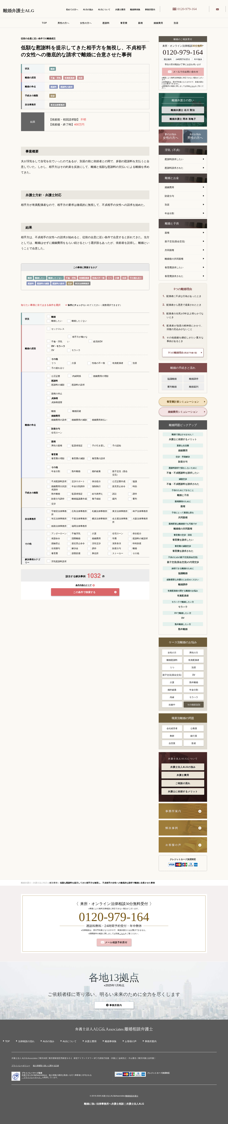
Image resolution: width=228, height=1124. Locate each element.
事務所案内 (150, 9)
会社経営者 (172, 728)
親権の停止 (56, 393)
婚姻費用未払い (99, 419)
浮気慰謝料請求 (59, 561)
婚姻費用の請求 (59, 419)
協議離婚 (172, 378)
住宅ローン (56, 432)
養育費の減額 (78, 458)
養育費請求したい (174, 267)
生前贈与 (55, 548)
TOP (44, 22)
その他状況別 (193, 704)
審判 (135, 498)
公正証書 (55, 375)
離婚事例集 (135, 9)
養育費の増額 (57, 458)
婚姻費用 (158, 22)
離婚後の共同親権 (174, 258)
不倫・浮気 (56, 77)
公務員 (193, 728)
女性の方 (172, 652)
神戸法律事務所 (140, 511)
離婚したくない (55, 277)
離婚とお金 (172, 178)
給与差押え (97, 493)
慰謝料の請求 (66, 86)
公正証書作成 (118, 481)
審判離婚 (172, 386)
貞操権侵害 (56, 402)
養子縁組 (96, 498)
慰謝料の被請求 (140, 538)
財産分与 (55, 428)
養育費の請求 (98, 458)
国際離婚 (76, 538)
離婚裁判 (193, 386)
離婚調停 (193, 378)
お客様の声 (130, 1041)
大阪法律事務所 (140, 518)
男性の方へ (63, 22)
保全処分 (96, 481)
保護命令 (55, 538)
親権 (140, 22)
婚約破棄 (96, 471)
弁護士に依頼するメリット (183, 791)
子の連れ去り (136, 277)
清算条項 (116, 543)
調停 (135, 493)
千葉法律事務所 (79, 518)
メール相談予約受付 (115, 942)
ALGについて (104, 9)
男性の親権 (56, 445)
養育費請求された (174, 276)
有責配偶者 (70, 77)
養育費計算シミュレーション (183, 401)
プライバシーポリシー (20, 1065)
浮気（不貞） (173, 150)
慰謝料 (106, 22)
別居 (176, 22)
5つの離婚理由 (182, 352)
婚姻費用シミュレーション (183, 411)
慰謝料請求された (174, 167)
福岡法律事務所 (79, 525)
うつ (110, 277)
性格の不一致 (98, 277)
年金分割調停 (78, 486)
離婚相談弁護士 (131, 1095)
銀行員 (193, 735)
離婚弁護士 (183, 110)
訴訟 (114, 493)
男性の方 (193, 652)
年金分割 (55, 471)
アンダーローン (59, 533)
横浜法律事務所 (99, 518)
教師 (172, 735)
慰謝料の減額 (43, 283)
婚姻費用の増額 (100, 375)
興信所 (95, 553)
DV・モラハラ (58, 346)
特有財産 (137, 543)
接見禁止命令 (118, 486)
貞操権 (54, 398)
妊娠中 (172, 704)
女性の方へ (86, 22)
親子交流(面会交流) (175, 241)
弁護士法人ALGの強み (183, 767)
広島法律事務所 (79, 511)
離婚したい (40, 277)
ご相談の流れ (182, 783)
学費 (114, 538)
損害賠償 (76, 553)
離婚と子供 (172, 223)
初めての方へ (72, 9)
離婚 (53, 68)
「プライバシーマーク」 (32, 1077)
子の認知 (116, 445)
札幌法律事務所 (99, 511)
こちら (192, 86)
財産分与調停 (57, 498)
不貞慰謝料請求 (59, 481)
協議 (135, 481)
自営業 (172, 743)
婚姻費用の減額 (79, 419)
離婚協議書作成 (79, 498)
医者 (194, 743)
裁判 (114, 498)
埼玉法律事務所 (59, 518)
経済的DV (98, 341)
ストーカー (117, 553)
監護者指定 (77, 445)
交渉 (53, 95)
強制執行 (96, 486)
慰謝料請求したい (174, 159)
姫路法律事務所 (59, 525)
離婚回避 (76, 411)
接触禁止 (55, 543)
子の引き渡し (98, 445)
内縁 (172, 697)
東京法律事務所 (58, 104)
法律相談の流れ (26, 1041)
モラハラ (76, 350)
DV (52, 350)
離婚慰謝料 (172, 659)
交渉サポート (78, 481)
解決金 (75, 548)
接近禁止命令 (78, 543)
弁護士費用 (120, 9)
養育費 (123, 22)
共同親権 (169, 250)
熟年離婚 (76, 471)
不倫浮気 (76, 533)
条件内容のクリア (84, 585)
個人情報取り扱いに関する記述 (46, 1065)
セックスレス (57, 328)
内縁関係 (76, 375)
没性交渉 (96, 543)
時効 (135, 486)
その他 (54, 358)
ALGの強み (88, 9)
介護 (117, 277)
